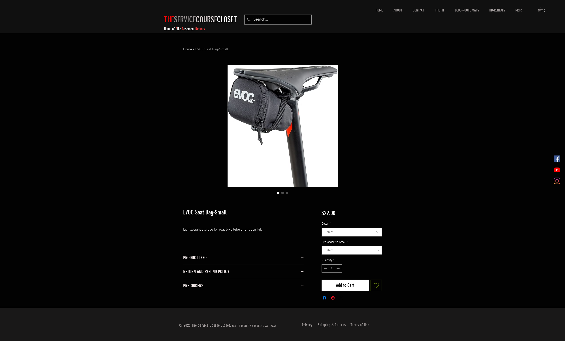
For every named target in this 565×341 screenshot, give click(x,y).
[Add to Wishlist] (376, 285)
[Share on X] (341, 298)
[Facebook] (557, 158)
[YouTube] (557, 170)
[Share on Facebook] (324, 298)
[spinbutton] (332, 268)
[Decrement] (325, 268)
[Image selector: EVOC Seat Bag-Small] (278, 193)
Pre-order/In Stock (335, 242)
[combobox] (352, 232)
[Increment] (338, 268)
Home (187, 49)
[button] (543, 10)
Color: (326, 224)
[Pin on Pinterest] (332, 298)
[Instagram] (557, 181)
